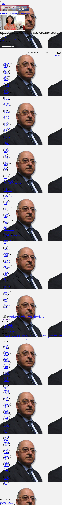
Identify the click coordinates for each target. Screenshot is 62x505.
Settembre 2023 (6, 374)
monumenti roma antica (7, 240)
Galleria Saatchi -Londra (8, 191)
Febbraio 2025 (6, 359)
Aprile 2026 (6, 347)
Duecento (5, 169)
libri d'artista (6, 212)
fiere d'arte (5, 178)
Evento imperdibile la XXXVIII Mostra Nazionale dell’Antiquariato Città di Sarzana (17, 339)
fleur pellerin (35, 39)
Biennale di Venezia (7, 144)
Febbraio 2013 (6, 484)
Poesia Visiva (6, 264)
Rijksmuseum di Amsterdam (8, 278)
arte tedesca (6, 134)
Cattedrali (5, 153)
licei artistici (6, 213)
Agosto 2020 (6, 406)
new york (5, 251)
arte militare (6, 117)
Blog (3, 3)
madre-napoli (6, 222)
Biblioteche (6, 143)
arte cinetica (8, 95)
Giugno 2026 (6, 345)
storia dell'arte (6, 297)
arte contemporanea (7, 92)
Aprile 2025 (6, 357)
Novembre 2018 (6, 424)
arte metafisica (6, 116)
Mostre (5, 242)
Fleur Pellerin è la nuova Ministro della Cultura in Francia (15, 13)
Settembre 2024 (6, 363)
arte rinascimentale (7, 128)
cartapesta (5, 152)
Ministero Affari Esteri (7, 233)
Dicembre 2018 (6, 423)
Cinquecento (6, 157)
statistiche (5, 295)
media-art (5, 228)
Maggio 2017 (6, 440)
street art (5, 298)
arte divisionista (6, 96)
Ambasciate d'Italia (7, 63)
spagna (5, 293)
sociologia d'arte (23, 39)
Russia (5, 281)
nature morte (6, 249)
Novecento (6, 253)
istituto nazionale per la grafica (9, 205)
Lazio (5, 209)
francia (38, 39)
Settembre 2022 (6, 384)
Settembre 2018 (6, 426)
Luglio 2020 (6, 407)
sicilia (5, 290)
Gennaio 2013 (6, 485)
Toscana (5, 302)
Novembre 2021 (6, 393)
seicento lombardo (7, 286)
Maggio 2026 (6, 346)
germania (5, 193)
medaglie (5, 227)
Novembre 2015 (6, 455)
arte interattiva (6, 112)
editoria (5, 170)
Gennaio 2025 (6, 360)
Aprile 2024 (6, 368)
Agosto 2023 (6, 375)
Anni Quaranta (6, 72)
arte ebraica (6, 97)
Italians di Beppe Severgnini (8, 326)
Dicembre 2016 (6, 444)
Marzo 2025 (6, 358)
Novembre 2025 (6, 351)
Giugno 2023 (6, 376)
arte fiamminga (6, 104)
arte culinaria (6, 93)
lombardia (5, 217)
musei (5, 243)
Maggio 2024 (6, 367)
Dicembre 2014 (6, 465)
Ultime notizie (6, 319)
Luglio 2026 (6, 344)
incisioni (7, 174)
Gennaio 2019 (6, 422)
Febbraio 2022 (6, 390)
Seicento (5, 285)
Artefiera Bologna (7, 137)
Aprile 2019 (6, 420)
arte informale (6, 111)
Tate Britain (6, 299)
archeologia (6, 79)
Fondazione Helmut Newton (8, 181)
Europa (9, 39)
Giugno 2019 (6, 418)
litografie (5, 216)
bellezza (5, 141)
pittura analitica (6, 263)
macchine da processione (8, 220)
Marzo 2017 (6, 441)
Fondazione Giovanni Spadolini (9, 180)
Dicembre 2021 (6, 392)
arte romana (6, 129)
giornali (5, 195)
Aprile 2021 (6, 399)
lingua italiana (6, 215)
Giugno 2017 (6, 439)
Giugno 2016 (6, 449)
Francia (11, 39)
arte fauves (6, 103)
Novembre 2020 (6, 403)
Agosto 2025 (6, 354)
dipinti (5, 167)
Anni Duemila (6, 69)
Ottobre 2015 (6, 456)
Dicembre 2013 (6, 475)
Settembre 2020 (6, 405)
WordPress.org (6, 497)
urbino (5, 306)
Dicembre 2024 (6, 361)
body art (5, 145)
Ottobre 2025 (6, 352)
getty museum (6, 194)
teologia (5, 301)
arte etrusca (6, 101)
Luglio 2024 (6, 365)
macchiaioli (6, 219)
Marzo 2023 (6, 379)
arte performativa (6, 124)
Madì (5, 221)
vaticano (5, 307)
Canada (5, 148)
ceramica (5, 154)
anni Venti (5, 75)
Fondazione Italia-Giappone (8, 182)
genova (5, 192)
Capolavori (6, 149)
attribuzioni (6, 139)
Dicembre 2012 (6, 486)
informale (5, 202)
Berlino (5, 142)
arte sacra (5, 132)
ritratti (5, 279)
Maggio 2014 (6, 471)
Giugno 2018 (6, 428)
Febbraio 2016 (6, 453)
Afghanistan (6, 62)
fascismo (5, 175)
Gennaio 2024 (6, 370)
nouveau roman (6, 252)
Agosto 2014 (6, 468)
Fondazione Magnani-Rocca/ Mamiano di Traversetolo (12, 183)
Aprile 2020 (6, 409)
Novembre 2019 (6, 414)
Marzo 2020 (6, 410)
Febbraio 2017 (6, 442)
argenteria (7, 84)
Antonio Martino (6, 323)
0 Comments (2, 40)
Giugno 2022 (6, 387)
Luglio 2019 (6, 417)
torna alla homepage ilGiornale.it (5, 502)
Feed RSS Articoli (3, 503)
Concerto (5, 161)
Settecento (5, 289)
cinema (5, 156)
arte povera (6, 126)
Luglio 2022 (6, 386)
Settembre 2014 (6, 467)
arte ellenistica (6, 99)
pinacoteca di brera (7, 262)
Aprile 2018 (6, 430)
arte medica (6, 115)
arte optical (6, 122)
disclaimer (1, 500)
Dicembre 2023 (6, 371)
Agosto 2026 (6, 343)
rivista (5, 280)
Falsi (5, 173)
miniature (5, 232)
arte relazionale (6, 127)
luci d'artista (6, 218)
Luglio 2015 (6, 459)
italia (5, 206)
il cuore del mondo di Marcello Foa (9, 325)
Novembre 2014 (6, 466)
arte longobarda (6, 114)
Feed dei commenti (7, 496)
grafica (5, 198)
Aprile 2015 (6, 461)
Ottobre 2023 (6, 373)
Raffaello (5, 276)
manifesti (5, 224)
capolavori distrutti (7, 150)
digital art (5, 166)
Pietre (5, 261)
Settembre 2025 (6, 353)
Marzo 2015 (6, 462)
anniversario (6, 76)
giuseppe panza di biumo (8, 196)
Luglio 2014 (6, 469)
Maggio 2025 (6, 356)
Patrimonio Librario (7, 259)
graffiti (5, 197)
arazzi (5, 78)
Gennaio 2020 (6, 412)
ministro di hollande (58, 39)
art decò (5, 82)
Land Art (5, 208)
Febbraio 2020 (6, 411)
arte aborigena (6, 86)
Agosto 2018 (6, 427)
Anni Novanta (6, 70)
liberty (5, 211)
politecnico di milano (7, 265)
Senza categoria (6, 287)
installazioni (6, 203)
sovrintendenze (6, 292)
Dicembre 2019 (6, 413)
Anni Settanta (6, 74)
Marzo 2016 (6, 452)
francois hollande (42, 39)
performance (6, 260)
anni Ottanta (6, 71)
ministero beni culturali (7, 234)
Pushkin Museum (7, 272)
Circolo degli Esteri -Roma (8, 158)
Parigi (5, 258)
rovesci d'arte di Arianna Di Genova (9, 331)
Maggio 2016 (6, 450)
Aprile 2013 (6, 482)
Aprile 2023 (6, 378)
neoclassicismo (6, 250)
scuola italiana (6, 284)
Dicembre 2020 (6, 402)
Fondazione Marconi (7, 184)
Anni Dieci (6, 68)
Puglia (5, 271)
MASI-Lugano (6, 226)
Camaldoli (5, 147)
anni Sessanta (6, 73)
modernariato (6, 237)
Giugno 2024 (6, 366)
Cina (5, 155)
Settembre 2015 (6, 457)
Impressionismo (6, 201)
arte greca (5, 110)
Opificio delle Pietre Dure (8, 255)
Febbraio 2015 (6, 463)
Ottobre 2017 (6, 435)
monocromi (6, 239)
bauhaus (5, 140)
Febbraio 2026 (6, 349)
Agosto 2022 (6, 385)
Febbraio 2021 (6, 401)
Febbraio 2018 (6, 432)
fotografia (5, 186)
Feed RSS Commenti (9, 503)
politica (14, 39)
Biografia (3, 4)
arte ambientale (6, 87)
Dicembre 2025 (6, 350)
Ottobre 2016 (6, 446)
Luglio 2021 (6, 396)
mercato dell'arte (6, 229)
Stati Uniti (5, 294)
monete (5, 238)
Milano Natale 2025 (7, 231)
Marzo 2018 (6, 431)
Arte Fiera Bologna (7, 105)
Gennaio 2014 (6, 474)
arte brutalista (6, 90)
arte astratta (6, 88)
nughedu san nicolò (7, 254)
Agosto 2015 (6, 458)
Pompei (5, 268)
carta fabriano (6, 151)
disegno (5, 168)
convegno (5, 162)
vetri (5, 308)
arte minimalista (6, 119)
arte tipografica (6, 136)
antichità (5, 77)
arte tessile (5, 135)
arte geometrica (6, 108)
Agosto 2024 (6, 364)
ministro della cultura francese (50, 39)
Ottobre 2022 (6, 383)
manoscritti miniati (7, 225)
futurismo (5, 190)
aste (4, 138)
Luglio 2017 (6, 438)
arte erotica (6, 100)
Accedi (5, 495)
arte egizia (5, 98)
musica (5, 246)
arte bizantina (6, 89)
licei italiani (6, 214)
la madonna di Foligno (7, 207)
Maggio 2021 (6, 398)
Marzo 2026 (6, 348)
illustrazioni (6, 200)
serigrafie (5, 288)
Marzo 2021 (6, 400)
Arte (4, 39)
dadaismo (5, 165)
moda (5, 236)
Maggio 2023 (6, 377)
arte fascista (6, 102)
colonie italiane (6, 160)
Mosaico (5, 241)
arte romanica (6, 130)
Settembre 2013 (6, 478)
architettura (6, 80)
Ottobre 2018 (6, 425)
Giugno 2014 (6, 470)
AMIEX (5, 67)
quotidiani (5, 275)
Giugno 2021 (6, 397)
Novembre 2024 (6, 362)
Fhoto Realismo (6, 177)
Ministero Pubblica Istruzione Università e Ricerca (12, 235)
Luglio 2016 (6, 448)
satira (5, 282)
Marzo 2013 (6, 483)
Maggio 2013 (6, 481)
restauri (5, 277)
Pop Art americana (7, 269)
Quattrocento (6, 273)
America (5, 64)
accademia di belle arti (7, 61)
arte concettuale (6, 91)
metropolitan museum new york (9, 230)
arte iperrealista (6, 113)
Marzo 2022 (6, 389)
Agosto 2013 (6, 479)
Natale (5, 248)
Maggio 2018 (6, 429)
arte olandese (6, 121)
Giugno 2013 (6, 480)
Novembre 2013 (6, 476)
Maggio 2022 (6, 388)
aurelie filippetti (30, 39)
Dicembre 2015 (6, 454)
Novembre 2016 (6, 445)
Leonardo (5, 210)
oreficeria (5, 256)
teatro (5, 300)
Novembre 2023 (6, 372)
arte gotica (5, 109)
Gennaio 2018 (6, 433)
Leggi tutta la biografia (57, 55)
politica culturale (17, 39)
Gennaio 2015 (6, 464)
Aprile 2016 (6, 451)
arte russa (5, 131)
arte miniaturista (6, 118)
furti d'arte (5, 189)
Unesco (5, 304)
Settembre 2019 (6, 415)
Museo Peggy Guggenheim (8, 245)
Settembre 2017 (6, 436)
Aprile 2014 (6, 472)
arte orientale (6, 123)
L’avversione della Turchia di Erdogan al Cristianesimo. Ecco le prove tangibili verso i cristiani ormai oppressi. (27, 315)
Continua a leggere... (3, 37)
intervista (5, 204)
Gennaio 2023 (6, 381)
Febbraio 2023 (6, 380)
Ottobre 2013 (6, 477)
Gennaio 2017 (6, 443)
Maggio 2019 (6, 419)
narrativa (5, 247)
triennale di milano (7, 303)
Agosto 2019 (6, 416)
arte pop (5, 125)
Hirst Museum (6, 199)
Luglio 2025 (6, 355)
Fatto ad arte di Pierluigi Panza (9, 324)
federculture (6, 176)
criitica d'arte (6, 163)
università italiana (7, 305)
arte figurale (6, 106)
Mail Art (5, 223)
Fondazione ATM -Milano (8, 179)
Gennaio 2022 (6, 391)
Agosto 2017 (6, 437)
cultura (6, 39)
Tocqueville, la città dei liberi (8, 327)
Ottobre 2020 (6, 404)
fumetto (5, 188)
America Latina (6, 66)
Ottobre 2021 (6, 394)
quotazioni (5, 274)
